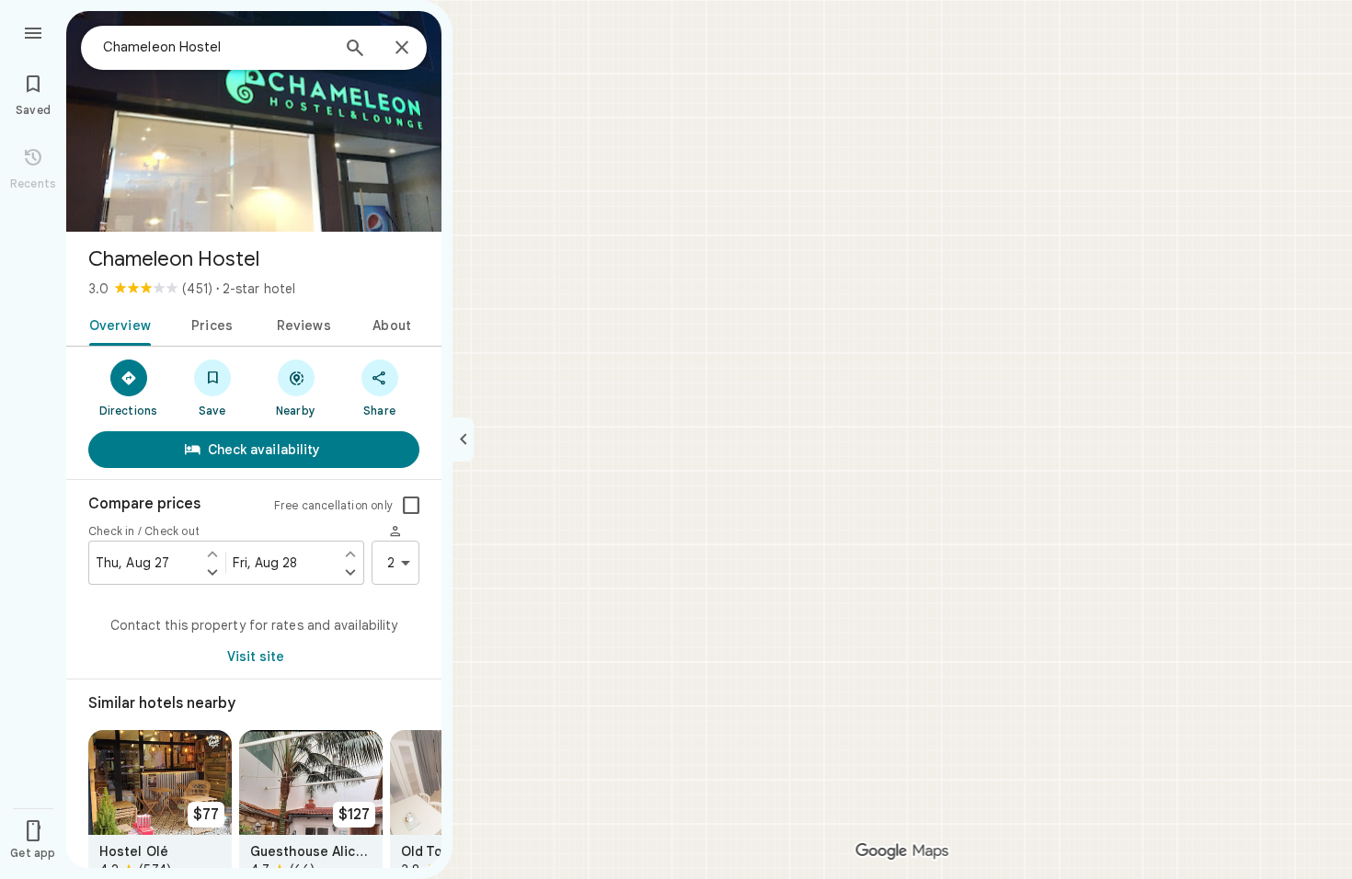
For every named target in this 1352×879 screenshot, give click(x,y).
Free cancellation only (333, 505)
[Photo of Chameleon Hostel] (253, 121)
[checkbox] (411, 506)
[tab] (116, 324)
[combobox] (216, 47)
